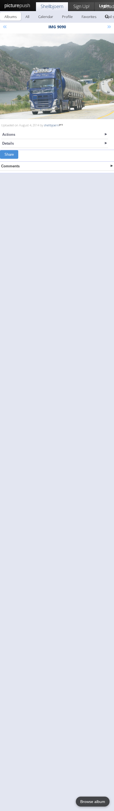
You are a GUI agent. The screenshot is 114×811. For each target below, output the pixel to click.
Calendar (45, 16)
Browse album (92, 801)
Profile (67, 16)
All (27, 16)
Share (9, 154)
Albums (10, 16)
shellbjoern (51, 125)
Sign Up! (81, 6)
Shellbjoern (52, 6)
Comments (10, 166)
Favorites (89, 16)
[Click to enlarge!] (57, 76)
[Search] (106, 16)
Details (8, 143)
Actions (8, 134)
